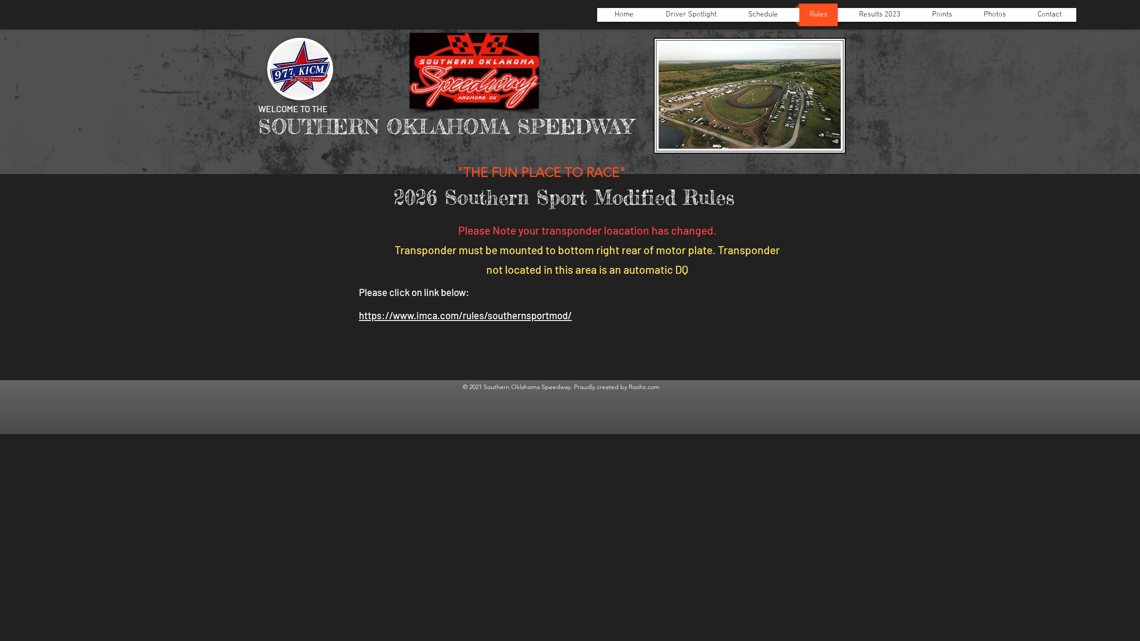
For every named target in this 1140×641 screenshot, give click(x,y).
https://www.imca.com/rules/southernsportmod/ (465, 315)
